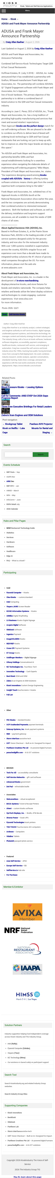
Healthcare (10, 551)
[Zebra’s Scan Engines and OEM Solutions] (5, 413)
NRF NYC (10, 486)
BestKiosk (12, 1117)
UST (9, 1136)
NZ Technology (14, 1058)
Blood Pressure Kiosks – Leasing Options (22, 387)
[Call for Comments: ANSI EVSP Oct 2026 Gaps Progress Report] (5, 393)
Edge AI (9, 556)
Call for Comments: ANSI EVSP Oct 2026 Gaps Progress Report (24, 396)
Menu (27, 10)
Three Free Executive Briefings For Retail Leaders (26, 406)
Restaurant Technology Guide (23, 528)
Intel (9, 1044)
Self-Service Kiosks (17, 314)
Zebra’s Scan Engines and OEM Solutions (22, 415)
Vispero (11, 1053)
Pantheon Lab (13, 1127)
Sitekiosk (11, 1122)
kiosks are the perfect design (30, 126)
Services (10, 537)
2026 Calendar (12, 509)
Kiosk (4, 314)
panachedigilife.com (16, 1145)
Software (10, 547)
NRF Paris (10, 472)
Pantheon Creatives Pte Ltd (18, 1141)
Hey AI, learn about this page (27, 1177)
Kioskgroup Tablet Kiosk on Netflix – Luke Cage (14, 428)
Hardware (10, 542)
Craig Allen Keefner (15, 42)
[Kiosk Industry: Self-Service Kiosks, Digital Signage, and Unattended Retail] (28, 7)
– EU (16, 866)
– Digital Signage (21, 657)
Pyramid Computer (15, 1048)
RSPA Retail (11, 504)
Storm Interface (14, 1131)
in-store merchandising (27, 280)
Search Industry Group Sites (16, 1094)
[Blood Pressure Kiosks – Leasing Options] (5, 385)
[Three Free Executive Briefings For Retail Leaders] (5, 404)
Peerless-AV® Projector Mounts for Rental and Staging (41, 428)
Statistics (10, 533)
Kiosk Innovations (15, 1113)
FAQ (8, 561)
